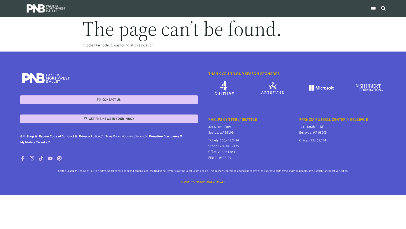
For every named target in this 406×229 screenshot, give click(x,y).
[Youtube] (50, 158)
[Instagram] (31, 158)
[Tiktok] (40, 158)
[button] (373, 8)
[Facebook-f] (22, 158)
